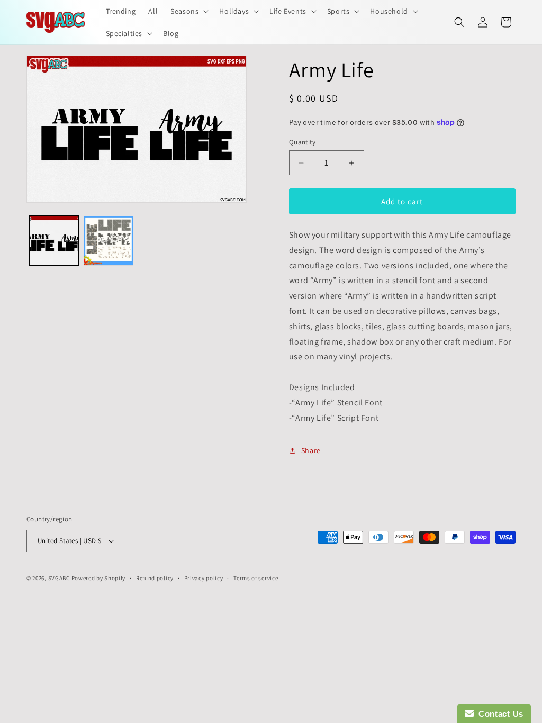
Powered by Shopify (98, 578)
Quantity (302, 142)
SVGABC (59, 578)
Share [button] (311, 450)
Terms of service (255, 578)
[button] (188, 11)
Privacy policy (203, 578)
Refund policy (155, 578)
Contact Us (498, 713)
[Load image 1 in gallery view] (53, 240)
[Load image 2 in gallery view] (108, 240)
